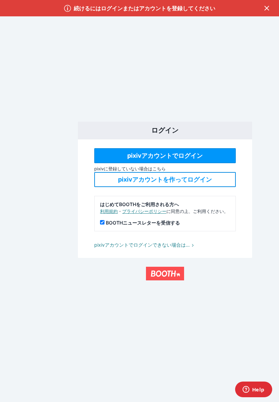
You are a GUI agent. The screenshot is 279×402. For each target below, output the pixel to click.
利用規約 (109, 211)
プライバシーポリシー (144, 211)
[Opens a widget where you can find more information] (253, 390)
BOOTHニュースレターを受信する (143, 223)
